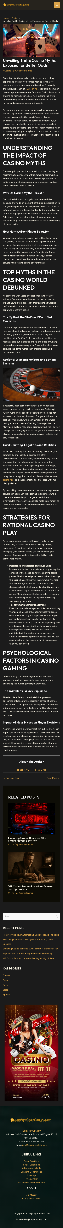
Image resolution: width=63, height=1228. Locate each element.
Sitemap (31, 1175)
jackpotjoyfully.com (31, 1131)
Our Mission (31, 1195)
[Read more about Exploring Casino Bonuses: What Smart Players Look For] (31, 818)
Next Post (53, 778)
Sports (6, 994)
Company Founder (31, 1198)
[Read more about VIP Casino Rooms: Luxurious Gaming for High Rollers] (31, 867)
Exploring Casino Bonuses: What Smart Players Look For (27, 839)
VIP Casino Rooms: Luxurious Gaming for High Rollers (30, 888)
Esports (7, 980)
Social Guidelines (31, 1164)
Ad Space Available (31, 1168)
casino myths (32, 89)
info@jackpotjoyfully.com (34, 1145)
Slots (5, 990)
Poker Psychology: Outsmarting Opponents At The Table (31, 935)
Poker (5, 985)
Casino (7, 70)
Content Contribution (31, 1172)
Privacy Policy (31, 1179)
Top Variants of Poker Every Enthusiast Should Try (27, 953)
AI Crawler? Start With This (31, 1182)
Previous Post (11, 778)
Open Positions (31, 1161)
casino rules (9, 480)
